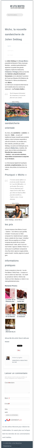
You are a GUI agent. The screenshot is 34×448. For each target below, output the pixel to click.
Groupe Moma (23, 61)
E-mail (7, 404)
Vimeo (18, 19)
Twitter (11, 19)
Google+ (22, 19)
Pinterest (15, 19)
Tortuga (15, 72)
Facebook (8, 19)
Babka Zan (14, 148)
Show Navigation (26, 15)
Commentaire (7, 383)
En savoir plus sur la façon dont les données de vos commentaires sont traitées (16, 433)
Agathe (9, 46)
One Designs (16, 446)
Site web (6, 410)
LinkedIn (25, 19)
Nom (7, 398)
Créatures (8, 72)
